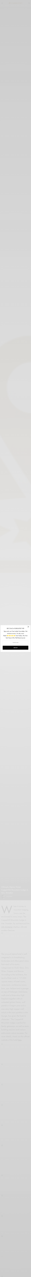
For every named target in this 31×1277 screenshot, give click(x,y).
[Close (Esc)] (28, 627)
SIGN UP (15, 647)
